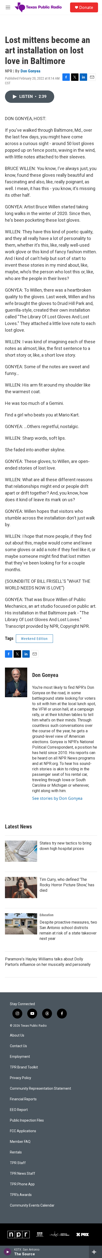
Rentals (16, 1152)
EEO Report (19, 1110)
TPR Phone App (22, 1184)
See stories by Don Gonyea (57, 798)
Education (46, 915)
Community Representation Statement (40, 1088)
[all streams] (95, 1252)
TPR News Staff (22, 1173)
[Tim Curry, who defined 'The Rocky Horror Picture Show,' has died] (21, 887)
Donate (86, 7)
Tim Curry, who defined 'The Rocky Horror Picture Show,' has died (67, 885)
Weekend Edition (34, 639)
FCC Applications (23, 1131)
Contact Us (18, 1046)
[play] (7, 1251)
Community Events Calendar (32, 1205)
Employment (20, 1057)
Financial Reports (23, 1099)
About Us (17, 1035)
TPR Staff (18, 1163)
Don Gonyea (30, 70)
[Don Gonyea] (16, 682)
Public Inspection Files (27, 1120)
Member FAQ (20, 1142)
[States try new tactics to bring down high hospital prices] (21, 851)
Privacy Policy (20, 1078)
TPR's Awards (21, 1195)
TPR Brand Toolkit (24, 1067)
